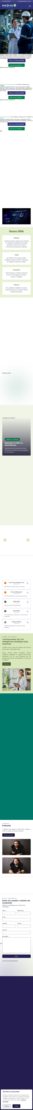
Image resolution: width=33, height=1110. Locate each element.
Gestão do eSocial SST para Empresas (16, 185)
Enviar (16, 956)
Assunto (4, 930)
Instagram (13, 884)
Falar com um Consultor (16, 65)
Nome (4, 910)
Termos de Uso (6, 1036)
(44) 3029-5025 (6, 1)
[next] (28, 540)
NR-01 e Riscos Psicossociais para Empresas (17, 197)
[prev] (5, 540)
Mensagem (5, 936)
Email (3, 917)
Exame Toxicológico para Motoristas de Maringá (17, 177)
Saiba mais (16, 60)
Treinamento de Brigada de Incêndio (16, 193)
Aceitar (16, 1106)
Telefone (4, 923)
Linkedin (21, 884)
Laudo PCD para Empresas (16, 173)
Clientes (4, 1032)
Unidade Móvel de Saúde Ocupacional (16, 182)
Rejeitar (7, 1106)
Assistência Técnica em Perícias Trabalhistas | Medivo (17, 189)
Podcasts (4, 1029)
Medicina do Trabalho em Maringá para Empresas (17, 165)
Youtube (29, 884)
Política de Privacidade (8, 1041)
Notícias (4, 1027)
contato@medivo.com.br (24, 1)
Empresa (4, 1022)
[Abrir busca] (22, 6)
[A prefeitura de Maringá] (15, 540)
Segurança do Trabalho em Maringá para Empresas (17, 169)
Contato (4, 1034)
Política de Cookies (7, 1039)
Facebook (4, 884)
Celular (19, 923)
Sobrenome (20, 910)
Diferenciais (5, 1025)
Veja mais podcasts (8, 835)
